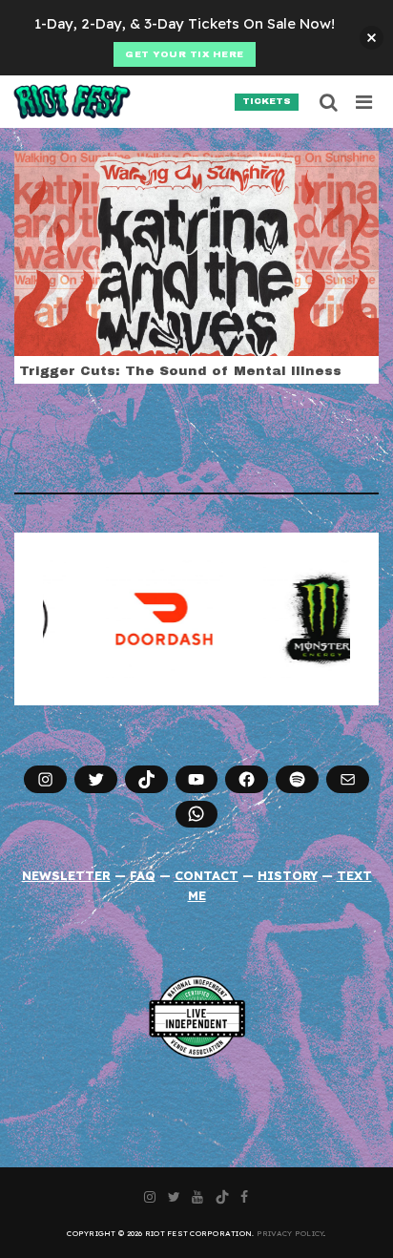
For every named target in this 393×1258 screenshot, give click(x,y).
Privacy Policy (290, 1233)
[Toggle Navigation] (365, 102)
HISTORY (288, 875)
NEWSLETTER (66, 875)
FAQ (142, 875)
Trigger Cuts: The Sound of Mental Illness (180, 371)
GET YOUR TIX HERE (184, 54)
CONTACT (206, 875)
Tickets (266, 101)
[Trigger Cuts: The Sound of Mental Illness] (196, 252)
